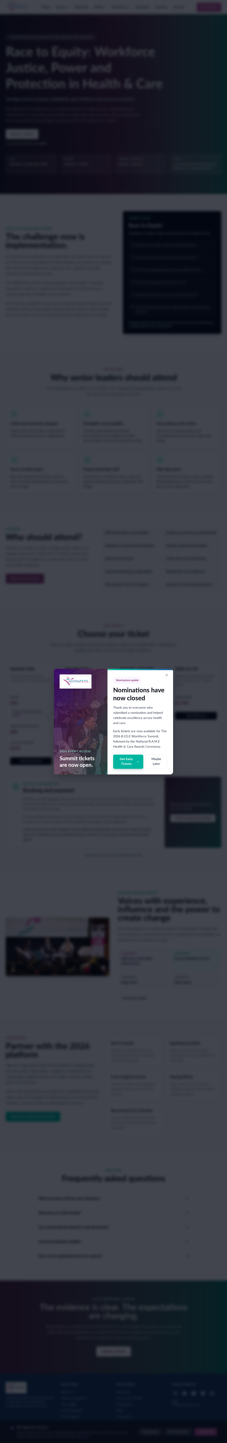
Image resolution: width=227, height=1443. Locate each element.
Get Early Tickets (126, 762)
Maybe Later (156, 762)
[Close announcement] (166, 675)
